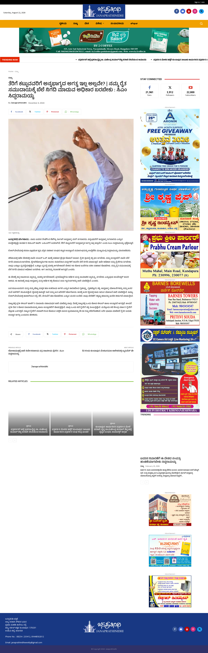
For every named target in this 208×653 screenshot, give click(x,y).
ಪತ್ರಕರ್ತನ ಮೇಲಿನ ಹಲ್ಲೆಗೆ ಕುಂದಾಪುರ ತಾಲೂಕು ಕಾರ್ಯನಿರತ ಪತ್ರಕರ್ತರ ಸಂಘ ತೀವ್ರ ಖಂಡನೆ (140, 60)
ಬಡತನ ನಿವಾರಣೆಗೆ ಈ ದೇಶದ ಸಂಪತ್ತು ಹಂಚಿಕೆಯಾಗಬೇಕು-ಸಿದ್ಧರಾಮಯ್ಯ (160, 460)
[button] (201, 23)
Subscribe (190, 86)
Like (149, 86)
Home (10, 71)
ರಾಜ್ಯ (16, 71)
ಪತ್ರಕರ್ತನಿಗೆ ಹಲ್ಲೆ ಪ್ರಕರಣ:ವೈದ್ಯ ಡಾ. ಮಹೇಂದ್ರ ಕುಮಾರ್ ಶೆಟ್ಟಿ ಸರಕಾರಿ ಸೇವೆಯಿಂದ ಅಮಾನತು (66, 60)
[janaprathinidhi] (104, 11)
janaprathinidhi (19, 103)
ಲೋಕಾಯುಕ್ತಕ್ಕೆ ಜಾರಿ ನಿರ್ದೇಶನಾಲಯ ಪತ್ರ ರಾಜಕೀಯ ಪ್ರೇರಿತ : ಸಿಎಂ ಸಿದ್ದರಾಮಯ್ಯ (36, 352)
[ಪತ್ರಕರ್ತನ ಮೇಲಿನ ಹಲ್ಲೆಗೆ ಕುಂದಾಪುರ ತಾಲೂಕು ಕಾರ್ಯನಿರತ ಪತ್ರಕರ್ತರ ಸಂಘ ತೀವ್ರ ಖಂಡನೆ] (71, 411)
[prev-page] (10, 440)
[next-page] (14, 440)
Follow (170, 86)
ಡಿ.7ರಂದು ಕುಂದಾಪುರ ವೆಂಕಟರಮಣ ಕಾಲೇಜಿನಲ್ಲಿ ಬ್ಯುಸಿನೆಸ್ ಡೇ (108, 351)
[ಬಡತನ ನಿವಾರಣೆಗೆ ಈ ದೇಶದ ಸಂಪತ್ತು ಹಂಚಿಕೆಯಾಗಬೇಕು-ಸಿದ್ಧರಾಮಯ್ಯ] (170, 437)
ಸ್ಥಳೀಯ (28, 426)
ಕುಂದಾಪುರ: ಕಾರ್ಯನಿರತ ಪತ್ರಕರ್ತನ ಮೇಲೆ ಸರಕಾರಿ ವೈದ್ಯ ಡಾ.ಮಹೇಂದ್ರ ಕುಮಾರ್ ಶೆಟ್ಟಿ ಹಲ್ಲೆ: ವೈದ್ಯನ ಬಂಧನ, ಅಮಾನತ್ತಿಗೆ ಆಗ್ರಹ (113, 429)
